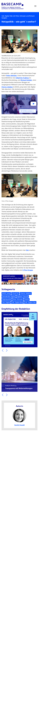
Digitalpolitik (6, 299)
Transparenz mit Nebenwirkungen (18, 387)
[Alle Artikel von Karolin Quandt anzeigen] (19, 415)
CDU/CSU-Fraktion (22, 78)
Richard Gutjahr (26, 80)
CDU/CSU (15, 293)
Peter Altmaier (11, 75)
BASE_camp (6, 293)
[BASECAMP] (12, 6)
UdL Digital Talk (30, 302)
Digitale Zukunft (22, 296)
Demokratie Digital (8, 296)
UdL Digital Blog (17, 302)
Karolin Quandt (19, 425)
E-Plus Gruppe (28, 270)
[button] (19, 104)
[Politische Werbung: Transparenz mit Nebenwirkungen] (19, 374)
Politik (27, 299)
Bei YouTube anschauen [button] (27, 111)
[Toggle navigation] (35, 6)
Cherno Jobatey (7, 87)
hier (27, 250)
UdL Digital (6, 302)
